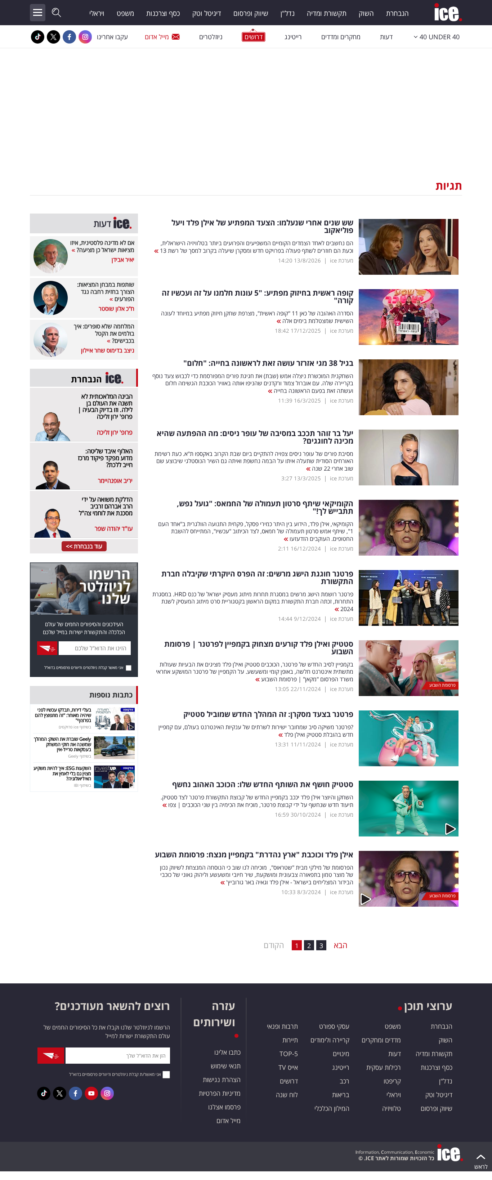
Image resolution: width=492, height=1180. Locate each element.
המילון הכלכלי (331, 1108)
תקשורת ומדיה (326, 13)
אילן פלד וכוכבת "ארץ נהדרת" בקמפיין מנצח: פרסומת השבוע (254, 854)
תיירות (290, 1040)
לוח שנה (287, 1094)
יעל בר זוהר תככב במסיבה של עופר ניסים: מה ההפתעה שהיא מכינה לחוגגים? (255, 437)
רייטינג (293, 36)
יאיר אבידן (123, 260)
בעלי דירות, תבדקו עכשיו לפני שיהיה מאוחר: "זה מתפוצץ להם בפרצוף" (63, 714)
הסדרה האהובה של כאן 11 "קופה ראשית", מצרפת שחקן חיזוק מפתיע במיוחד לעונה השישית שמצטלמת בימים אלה (257, 317)
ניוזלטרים (211, 36)
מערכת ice (341, 260)
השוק (366, 13)
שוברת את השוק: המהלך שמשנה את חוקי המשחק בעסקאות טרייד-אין (62, 744)
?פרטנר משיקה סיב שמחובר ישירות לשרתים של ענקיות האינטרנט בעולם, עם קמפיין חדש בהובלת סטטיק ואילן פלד (255, 731)
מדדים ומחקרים (381, 1040)
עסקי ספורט (334, 1026)
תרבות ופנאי (282, 1026)
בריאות (340, 1094)
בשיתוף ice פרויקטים (75, 727)
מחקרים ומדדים (341, 36)
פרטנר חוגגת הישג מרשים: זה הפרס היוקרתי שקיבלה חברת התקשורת (257, 577)
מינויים (341, 1053)
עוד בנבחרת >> (84, 546)
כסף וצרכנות (163, 13)
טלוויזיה (391, 1108)
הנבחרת (397, 13)
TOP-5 (288, 1053)
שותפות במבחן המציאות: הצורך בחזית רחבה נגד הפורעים (105, 292)
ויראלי (96, 13)
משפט (125, 13)
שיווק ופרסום (250, 13)
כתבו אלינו (227, 1052)
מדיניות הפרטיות (220, 1093)
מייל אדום (157, 36)
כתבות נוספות (111, 695)
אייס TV (288, 1067)
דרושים (289, 1081)
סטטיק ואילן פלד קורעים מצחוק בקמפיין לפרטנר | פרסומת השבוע (258, 647)
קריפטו (392, 1081)
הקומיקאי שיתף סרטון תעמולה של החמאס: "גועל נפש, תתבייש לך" (265, 507)
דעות (386, 36)
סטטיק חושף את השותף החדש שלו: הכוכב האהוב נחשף (262, 784)
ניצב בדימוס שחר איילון (107, 350)
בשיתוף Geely (79, 756)
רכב (344, 1081)
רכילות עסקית (383, 1067)
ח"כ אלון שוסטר (116, 309)
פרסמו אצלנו (224, 1107)
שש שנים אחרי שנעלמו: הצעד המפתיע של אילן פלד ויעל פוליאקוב (262, 226)
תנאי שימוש (226, 1066)
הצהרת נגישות (222, 1079)
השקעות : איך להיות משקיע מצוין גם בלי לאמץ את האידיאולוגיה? (62, 773)
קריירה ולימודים (329, 1040)
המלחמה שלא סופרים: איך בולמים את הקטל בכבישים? (104, 333)
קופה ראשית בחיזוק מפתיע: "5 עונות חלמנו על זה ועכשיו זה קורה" (257, 296)
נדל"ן (288, 13)
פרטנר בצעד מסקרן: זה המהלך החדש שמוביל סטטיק (268, 714)
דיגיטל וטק (206, 13)
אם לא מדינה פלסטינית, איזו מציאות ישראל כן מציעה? (102, 246)
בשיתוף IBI (82, 785)
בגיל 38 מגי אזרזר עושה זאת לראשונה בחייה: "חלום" (268, 363)
